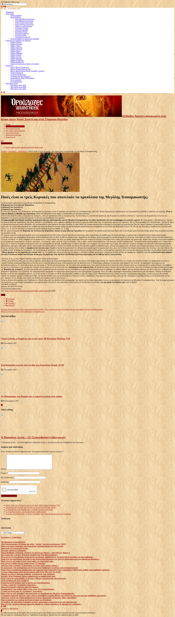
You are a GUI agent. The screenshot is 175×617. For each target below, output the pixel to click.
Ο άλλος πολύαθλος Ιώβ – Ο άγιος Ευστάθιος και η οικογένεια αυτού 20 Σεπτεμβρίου (38, 514)
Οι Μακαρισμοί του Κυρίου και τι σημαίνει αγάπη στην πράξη (31, 396)
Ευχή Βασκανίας (16, 82)
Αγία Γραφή (10, 14)
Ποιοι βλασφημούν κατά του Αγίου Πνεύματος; (20, 587)
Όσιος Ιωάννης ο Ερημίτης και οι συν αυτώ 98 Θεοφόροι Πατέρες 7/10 (35, 338)
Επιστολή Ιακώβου (21, 30)
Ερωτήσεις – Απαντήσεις (15, 126)
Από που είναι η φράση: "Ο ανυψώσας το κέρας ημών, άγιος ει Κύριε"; (30, 566)
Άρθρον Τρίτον (15, 46)
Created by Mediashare (9, 608)
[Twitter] (5, 7)
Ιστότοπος (5, 482)
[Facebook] (4, 7)
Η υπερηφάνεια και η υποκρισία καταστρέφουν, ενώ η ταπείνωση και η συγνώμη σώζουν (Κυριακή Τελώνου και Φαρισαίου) (52, 309)
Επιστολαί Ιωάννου (22, 33)
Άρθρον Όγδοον (16, 55)
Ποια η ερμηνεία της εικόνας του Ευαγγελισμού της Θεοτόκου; (26, 600)
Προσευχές (9, 65)
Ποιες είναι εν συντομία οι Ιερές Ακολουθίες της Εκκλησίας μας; (27, 561)
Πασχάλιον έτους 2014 (18, 87)
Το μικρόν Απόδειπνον (18, 74)
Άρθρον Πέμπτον (16, 49)
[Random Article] (2, 141)
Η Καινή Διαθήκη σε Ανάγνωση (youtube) (24, 39)
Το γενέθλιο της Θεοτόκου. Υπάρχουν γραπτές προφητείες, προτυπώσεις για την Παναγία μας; (39, 602)
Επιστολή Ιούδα (20, 35)
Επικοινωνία (10, 137)
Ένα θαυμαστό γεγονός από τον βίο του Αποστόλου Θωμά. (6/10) (32, 365)
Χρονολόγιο (10, 12)
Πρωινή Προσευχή (16, 73)
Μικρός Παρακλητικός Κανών (20, 69)
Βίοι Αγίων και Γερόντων (15, 131)
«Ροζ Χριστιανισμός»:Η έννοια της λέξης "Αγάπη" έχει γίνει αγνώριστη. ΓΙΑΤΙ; (33, 544)
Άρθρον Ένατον (15, 57)
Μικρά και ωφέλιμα (13, 135)
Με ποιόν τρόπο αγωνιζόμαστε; (13, 551)
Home (8, 124)
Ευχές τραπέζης (16, 80)
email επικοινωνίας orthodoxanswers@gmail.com (24, 147)
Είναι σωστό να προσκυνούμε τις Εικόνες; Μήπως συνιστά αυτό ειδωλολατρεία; (33, 578)
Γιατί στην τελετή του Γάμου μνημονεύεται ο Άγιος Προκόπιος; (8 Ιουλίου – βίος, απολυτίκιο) (38, 598)
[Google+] (2, 7)
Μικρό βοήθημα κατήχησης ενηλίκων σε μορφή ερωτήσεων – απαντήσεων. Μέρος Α (35, 553)
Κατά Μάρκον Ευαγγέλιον (24, 21)
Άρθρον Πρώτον (16, 42)
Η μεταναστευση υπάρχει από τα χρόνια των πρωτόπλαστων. (25, 583)
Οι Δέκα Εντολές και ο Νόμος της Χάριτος (24, 64)
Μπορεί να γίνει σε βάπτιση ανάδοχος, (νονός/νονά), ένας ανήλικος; (28, 574)
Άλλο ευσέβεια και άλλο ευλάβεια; (15, 581)
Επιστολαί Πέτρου (21, 32)
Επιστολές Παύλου (21, 28)
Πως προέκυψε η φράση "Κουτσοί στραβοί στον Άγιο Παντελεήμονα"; (29, 555)
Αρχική (4, 151)
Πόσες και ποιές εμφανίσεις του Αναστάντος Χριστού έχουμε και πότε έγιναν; (32, 546)
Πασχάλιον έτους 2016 (18, 89)
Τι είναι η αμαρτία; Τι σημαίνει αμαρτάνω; (18, 585)
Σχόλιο (3, 469)
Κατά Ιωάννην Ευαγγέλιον (24, 24)
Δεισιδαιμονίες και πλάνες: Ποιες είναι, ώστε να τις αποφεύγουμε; (27, 589)
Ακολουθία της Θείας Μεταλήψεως (22, 78)
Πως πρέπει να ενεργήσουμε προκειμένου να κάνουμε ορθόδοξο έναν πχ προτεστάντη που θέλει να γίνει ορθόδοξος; (47, 557)
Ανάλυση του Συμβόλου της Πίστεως (18, 40)
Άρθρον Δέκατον (16, 58)
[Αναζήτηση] (2, 4)
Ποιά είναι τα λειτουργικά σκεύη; (14, 548)
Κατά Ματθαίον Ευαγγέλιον (25, 19)
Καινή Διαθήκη (15, 17)
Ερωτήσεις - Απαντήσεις (17, 151)
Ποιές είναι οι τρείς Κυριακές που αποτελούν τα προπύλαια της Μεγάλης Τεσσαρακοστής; (37, 593)
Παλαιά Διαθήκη (16, 15)
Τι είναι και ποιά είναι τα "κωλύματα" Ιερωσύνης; (21, 591)
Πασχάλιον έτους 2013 (18, 85)
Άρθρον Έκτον (15, 51)
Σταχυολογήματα (12, 133)
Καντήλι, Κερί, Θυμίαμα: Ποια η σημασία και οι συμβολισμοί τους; (28, 576)
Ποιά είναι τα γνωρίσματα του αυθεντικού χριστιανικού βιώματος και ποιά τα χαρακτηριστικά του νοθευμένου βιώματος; (50, 559)
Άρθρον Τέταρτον (16, 48)
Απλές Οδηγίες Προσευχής (19, 67)
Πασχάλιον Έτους (12, 83)
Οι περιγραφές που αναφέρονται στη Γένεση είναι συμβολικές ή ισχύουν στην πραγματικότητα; (39, 568)
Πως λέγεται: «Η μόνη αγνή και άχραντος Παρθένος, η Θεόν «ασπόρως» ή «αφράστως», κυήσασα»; (41, 604)
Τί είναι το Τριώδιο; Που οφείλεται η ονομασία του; (23, 312)
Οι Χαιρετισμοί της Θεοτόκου (20, 76)
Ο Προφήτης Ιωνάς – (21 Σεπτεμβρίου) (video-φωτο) (33, 437)
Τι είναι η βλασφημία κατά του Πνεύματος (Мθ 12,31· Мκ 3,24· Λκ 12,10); (31, 572)
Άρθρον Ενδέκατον (17, 60)
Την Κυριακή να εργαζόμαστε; (13, 542)
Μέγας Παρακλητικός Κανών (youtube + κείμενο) (27, 71)
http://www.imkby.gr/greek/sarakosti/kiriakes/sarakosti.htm (27, 291)
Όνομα (4, 473)
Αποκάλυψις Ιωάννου (22, 37)
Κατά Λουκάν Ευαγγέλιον (24, 23)
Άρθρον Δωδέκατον (17, 62)
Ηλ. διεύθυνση (7, 478)
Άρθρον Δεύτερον (16, 44)
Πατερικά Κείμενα (13, 128)
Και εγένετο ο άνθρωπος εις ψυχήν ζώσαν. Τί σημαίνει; (23, 563)
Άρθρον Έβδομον (16, 53)
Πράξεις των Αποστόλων (23, 26)
